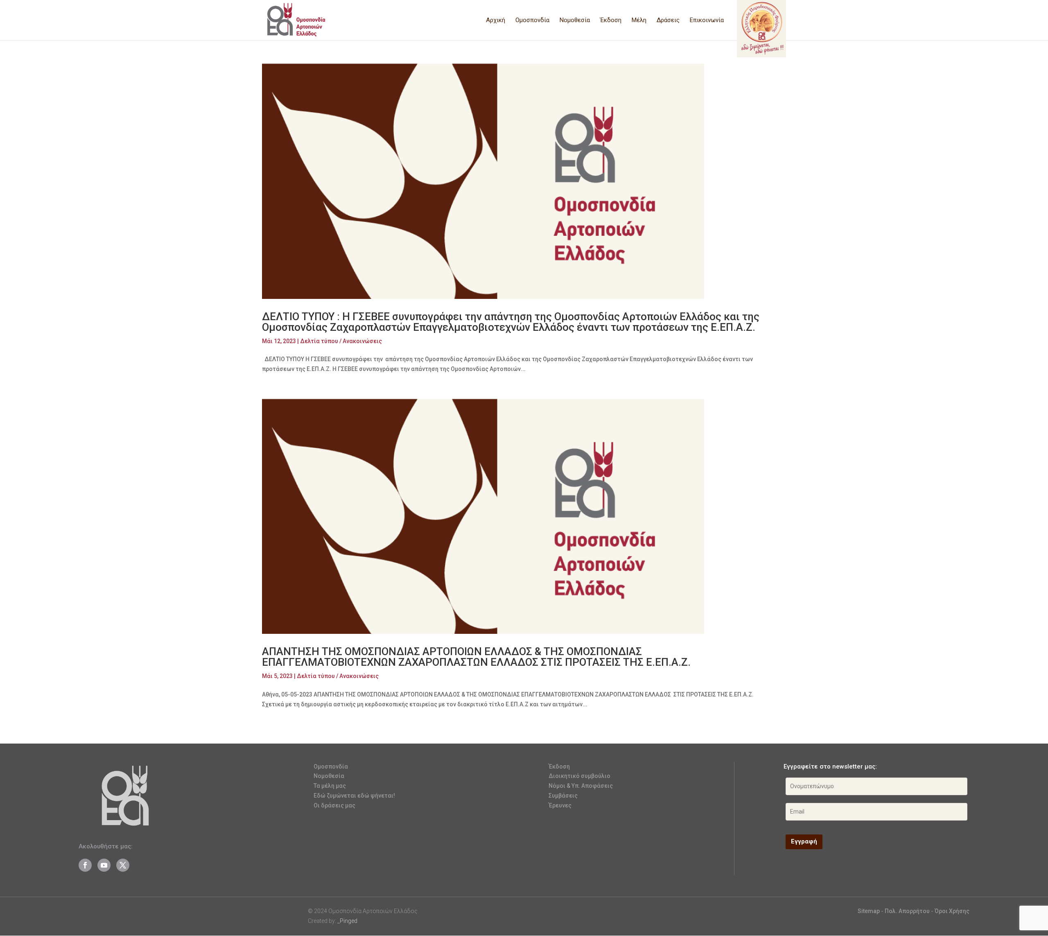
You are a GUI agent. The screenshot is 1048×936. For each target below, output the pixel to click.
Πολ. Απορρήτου (908, 911)
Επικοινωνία (707, 20)
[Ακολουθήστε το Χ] (122, 865)
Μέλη (639, 20)
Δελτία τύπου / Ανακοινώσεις (341, 341)
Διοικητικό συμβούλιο (579, 776)
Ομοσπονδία (532, 20)
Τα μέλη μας (330, 785)
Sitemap (869, 911)
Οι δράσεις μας (334, 805)
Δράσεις (668, 20)
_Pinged (347, 921)
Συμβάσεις (563, 795)
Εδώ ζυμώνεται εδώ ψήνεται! (354, 795)
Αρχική (495, 20)
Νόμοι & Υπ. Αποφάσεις (581, 785)
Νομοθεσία (575, 20)
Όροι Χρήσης (952, 911)
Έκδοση (610, 20)
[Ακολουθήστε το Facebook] (85, 865)
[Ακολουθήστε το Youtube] (104, 865)
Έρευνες (560, 805)
